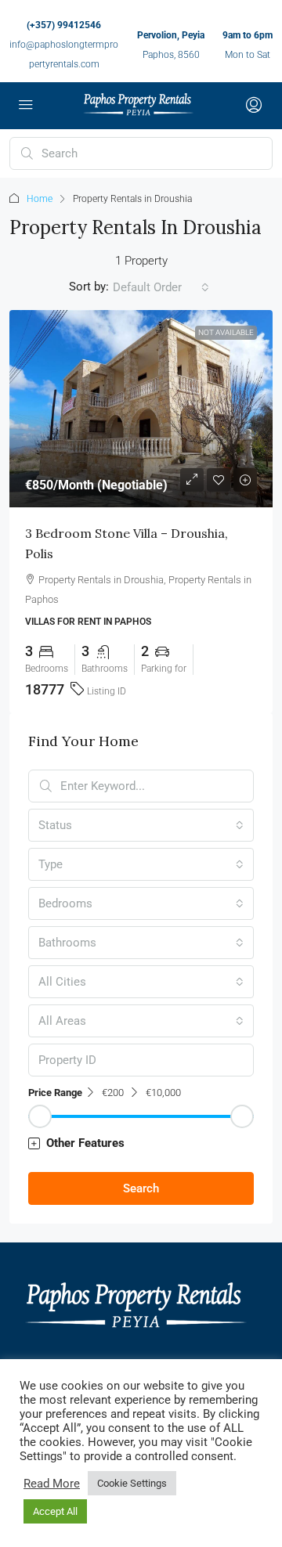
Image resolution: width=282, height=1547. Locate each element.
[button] (141, 1143)
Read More (52, 1484)
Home (39, 198)
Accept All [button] (55, 1511)
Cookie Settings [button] (132, 1483)
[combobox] (161, 287)
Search (141, 1188)
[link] (141, 408)
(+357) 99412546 (64, 25)
